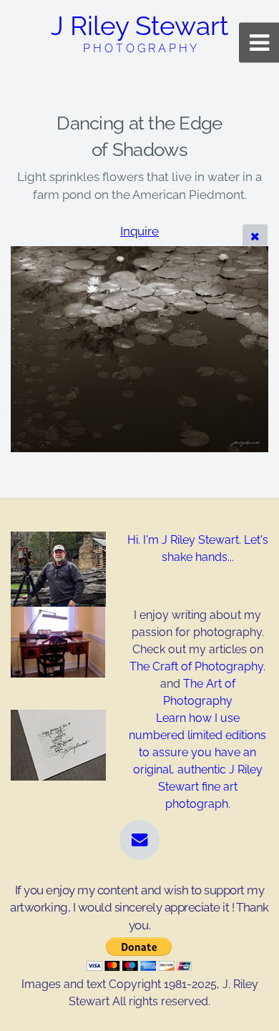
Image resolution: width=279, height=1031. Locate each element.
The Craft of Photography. (197, 666)
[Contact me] (139, 840)
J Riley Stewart (139, 32)
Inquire (139, 231)
